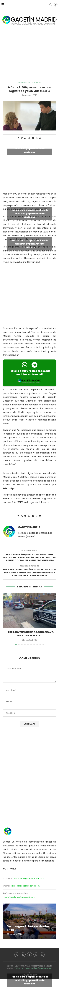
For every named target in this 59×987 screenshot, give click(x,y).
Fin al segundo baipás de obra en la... (28, 928)
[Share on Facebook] (18, 138)
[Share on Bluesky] (40, 138)
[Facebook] (29, 954)
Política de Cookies (43, 968)
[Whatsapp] (42, 954)
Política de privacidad (24, 968)
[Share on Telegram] (33, 138)
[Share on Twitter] (22, 138)
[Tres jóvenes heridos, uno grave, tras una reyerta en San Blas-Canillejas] (29, 610)
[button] (5, 618)
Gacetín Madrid (29, 527)
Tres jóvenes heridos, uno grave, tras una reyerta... (31, 633)
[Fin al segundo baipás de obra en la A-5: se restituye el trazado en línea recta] (29, 921)
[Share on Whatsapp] (29, 138)
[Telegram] (23, 954)
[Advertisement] (29, 56)
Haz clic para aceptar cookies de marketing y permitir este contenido (29, 149)
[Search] (50, 4)
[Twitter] (16, 954)
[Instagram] (35, 954)
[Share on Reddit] (25, 138)
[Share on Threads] (37, 138)
